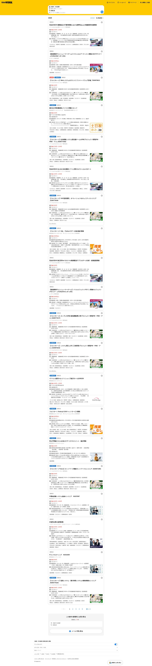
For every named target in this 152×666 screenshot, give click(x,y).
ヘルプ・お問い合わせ (39, 658)
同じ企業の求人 (52, 223)
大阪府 (42, 653)
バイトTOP (36, 653)
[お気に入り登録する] (102, 22)
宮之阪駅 (53, 653)
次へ (87, 609)
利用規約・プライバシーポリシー (59, 658)
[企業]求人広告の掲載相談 (73, 658)
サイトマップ (48, 658)
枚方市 (47, 653)
